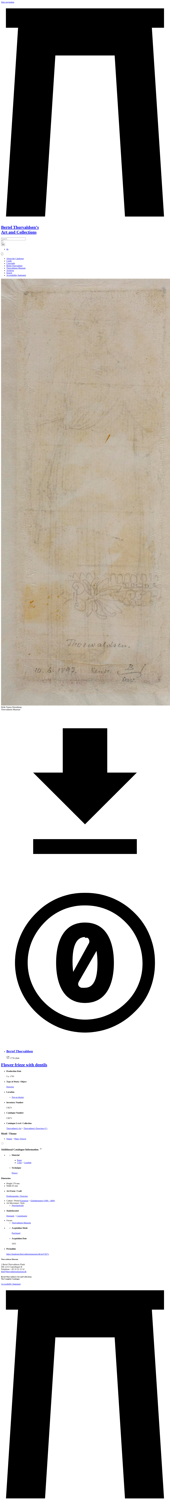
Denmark (10, 1216)
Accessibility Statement (16, 275)
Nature (9, 1139)
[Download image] (85, 878)
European (24, 1201)
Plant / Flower (20, 1139)
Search (9, 273)
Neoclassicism (18, 1205)
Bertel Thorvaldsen (14, 266)
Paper (19, 1160)
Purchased (16, 1233)
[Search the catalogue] (2, 241)
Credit (9, 261)
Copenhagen (21, 1216)
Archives (10, 270)
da (7, 249)
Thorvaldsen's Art (13, 1128)
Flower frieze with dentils (24, 1064)
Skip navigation (7, 2)
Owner (9, 1220)
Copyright (10, 263)
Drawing (10, 1087)
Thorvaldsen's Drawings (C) (35, 1128)
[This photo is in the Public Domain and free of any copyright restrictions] (85, 1046)
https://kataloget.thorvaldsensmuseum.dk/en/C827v (27, 1254)
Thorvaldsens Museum (16, 268)
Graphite (27, 1163)
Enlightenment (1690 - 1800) (43, 1201)
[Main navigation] (2, 254)
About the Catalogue (15, 258)
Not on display (18, 1097)
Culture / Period (13, 1201)
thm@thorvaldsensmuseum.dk (13, 1271)
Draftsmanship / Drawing (17, 1196)
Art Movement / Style (15, 1203)
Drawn (15, 1173)
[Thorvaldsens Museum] (85, 1394)
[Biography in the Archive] (8, 1058)
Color (19, 1163)
